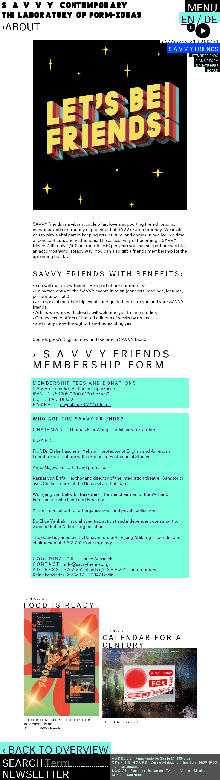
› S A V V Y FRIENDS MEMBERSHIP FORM (102, 357)
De (210, 17)
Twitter (171, 770)
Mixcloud (201, 770)
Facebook (138, 770)
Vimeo (185, 770)
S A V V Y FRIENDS (193, 48)
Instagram (155, 770)
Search (22, 761)
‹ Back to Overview (55, 748)
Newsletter (35, 772)
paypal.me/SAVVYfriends (85, 403)
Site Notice (135, 774)
